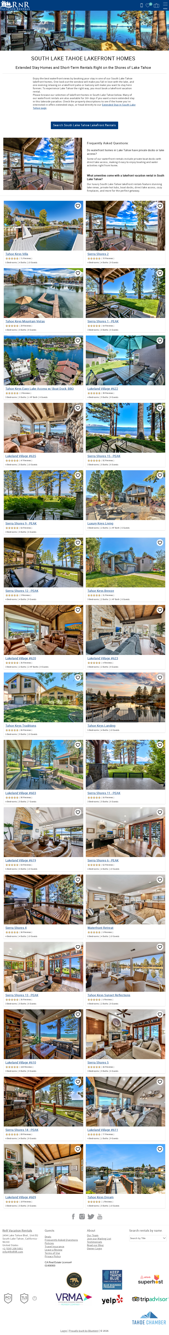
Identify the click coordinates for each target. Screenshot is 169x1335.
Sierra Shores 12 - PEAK (21, 591)
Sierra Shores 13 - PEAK (21, 995)
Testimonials (94, 1242)
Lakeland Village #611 (102, 1130)
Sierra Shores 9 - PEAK (21, 523)
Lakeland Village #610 (20, 1062)
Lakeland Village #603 (20, 793)
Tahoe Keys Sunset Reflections (108, 995)
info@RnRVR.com (12, 1252)
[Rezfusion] (34, 1298)
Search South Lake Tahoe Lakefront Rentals (84, 125)
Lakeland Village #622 (102, 389)
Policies (49, 1243)
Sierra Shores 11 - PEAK (103, 793)
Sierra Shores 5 (98, 1062)
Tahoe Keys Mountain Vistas (25, 321)
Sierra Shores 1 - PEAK (103, 321)
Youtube (99, 1216)
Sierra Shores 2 (98, 254)
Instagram (82, 1216)
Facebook (73, 1216)
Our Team (93, 1235)
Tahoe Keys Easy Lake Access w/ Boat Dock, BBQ (39, 389)
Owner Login (94, 1248)
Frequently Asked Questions (61, 1240)
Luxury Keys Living (100, 523)
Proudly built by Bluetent (83, 1331)
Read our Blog (95, 1245)
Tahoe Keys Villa (16, 254)
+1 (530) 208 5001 (12, 1248)
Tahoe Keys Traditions (20, 726)
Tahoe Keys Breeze (100, 591)
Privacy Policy (53, 1256)
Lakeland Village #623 (102, 658)
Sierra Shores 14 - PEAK (21, 1130)
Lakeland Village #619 (20, 860)
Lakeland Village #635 (20, 456)
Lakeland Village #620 (20, 658)
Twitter (91, 1216)
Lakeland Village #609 (20, 1197)
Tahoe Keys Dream (100, 1197)
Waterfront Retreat (100, 928)
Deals (48, 1236)
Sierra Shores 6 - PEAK (103, 860)
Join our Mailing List (99, 1238)
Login (63, 1331)
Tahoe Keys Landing (101, 726)
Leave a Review (53, 1250)
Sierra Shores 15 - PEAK (103, 456)
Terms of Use (52, 1253)
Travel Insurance (54, 1246)
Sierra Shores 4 (16, 928)
